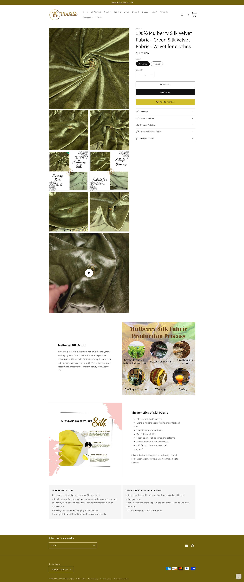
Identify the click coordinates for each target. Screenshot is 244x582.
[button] (107, 12)
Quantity (139, 70)
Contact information (121, 579)
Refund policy (81, 579)
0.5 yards (143, 64)
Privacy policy (93, 579)
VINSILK (57, 578)
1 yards (157, 64)
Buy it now (165, 92)
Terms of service (106, 579)
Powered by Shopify (67, 578)
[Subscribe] (93, 545)
